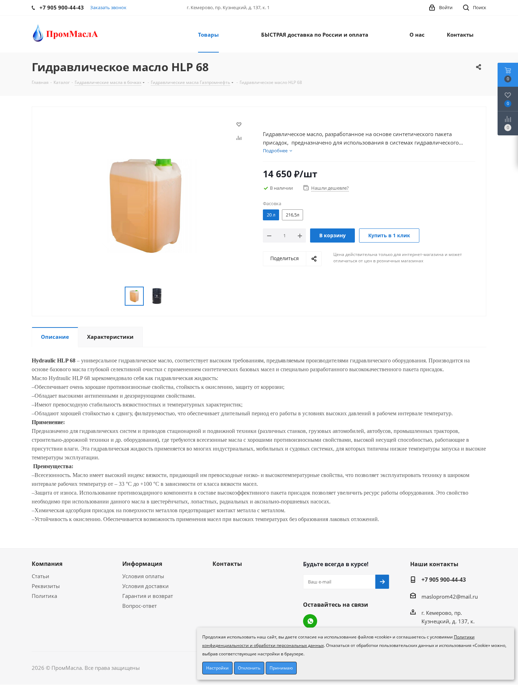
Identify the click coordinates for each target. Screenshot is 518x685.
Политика (44, 595)
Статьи (40, 576)
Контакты (227, 564)
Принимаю (281, 668)
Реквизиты (46, 585)
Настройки (217, 668)
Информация (142, 564)
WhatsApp (310, 621)
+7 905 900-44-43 (443, 579)
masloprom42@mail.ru (449, 596)
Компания (47, 564)
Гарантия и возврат (147, 595)
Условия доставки (145, 585)
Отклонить (249, 668)
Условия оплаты (143, 576)
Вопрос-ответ (139, 605)
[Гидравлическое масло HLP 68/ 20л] (145, 204)
